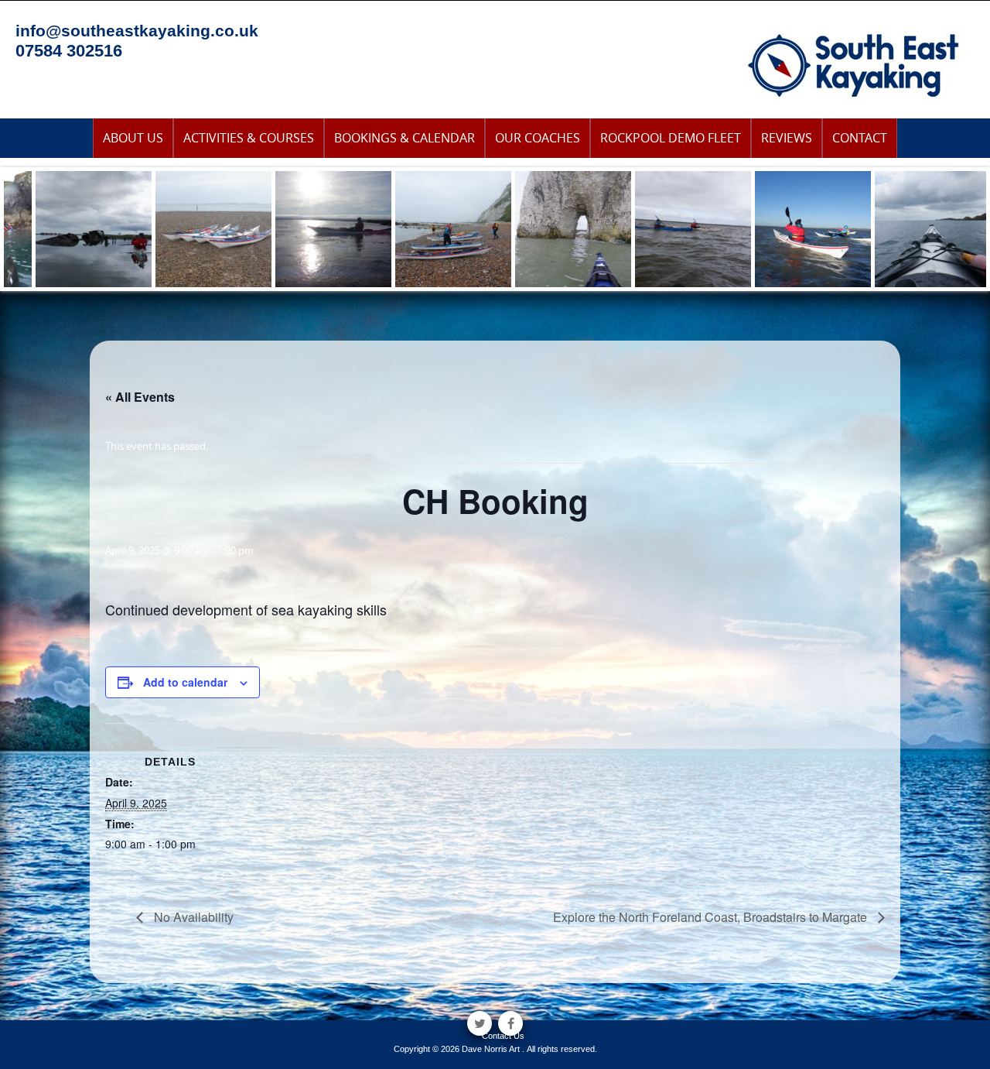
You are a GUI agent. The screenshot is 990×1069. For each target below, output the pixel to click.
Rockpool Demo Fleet (670, 137)
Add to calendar (185, 682)
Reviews (786, 137)
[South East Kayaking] (854, 64)
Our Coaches (537, 137)
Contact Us (503, 1035)
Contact (859, 137)
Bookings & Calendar (404, 137)
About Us (133, 137)
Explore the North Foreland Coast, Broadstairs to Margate (711, 917)
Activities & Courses (248, 137)
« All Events (140, 397)
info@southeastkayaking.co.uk (136, 30)
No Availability (192, 917)
